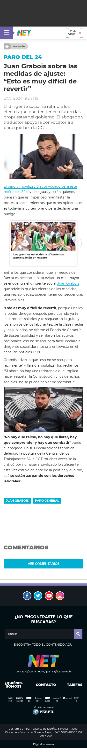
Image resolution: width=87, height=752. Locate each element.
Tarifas (74, 684)
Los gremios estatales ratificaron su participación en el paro (38, 256)
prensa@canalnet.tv (59, 671)
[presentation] (6, 243)
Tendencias (19, 46)
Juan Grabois (68, 283)
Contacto (45, 684)
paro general (47, 500)
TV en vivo (72, 32)
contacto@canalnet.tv (30, 671)
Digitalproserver (43, 744)
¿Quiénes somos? (13, 684)
